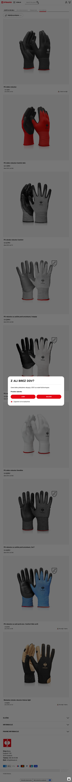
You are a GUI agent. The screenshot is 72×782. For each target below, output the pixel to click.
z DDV (23, 396)
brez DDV (49, 396)
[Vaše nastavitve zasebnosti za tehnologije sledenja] (68, 779)
